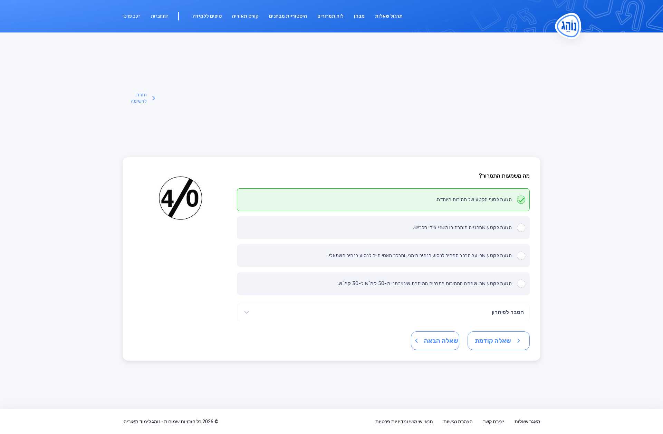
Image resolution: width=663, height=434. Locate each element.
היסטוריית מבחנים (288, 16)
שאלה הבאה (441, 341)
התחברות (160, 16)
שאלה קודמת (493, 341)
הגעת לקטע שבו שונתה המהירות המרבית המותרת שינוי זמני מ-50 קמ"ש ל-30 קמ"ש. (425, 283)
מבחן (359, 16)
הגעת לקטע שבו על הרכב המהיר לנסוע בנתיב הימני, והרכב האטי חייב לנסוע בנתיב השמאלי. (420, 255)
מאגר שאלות (527, 421)
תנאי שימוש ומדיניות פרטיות (404, 421)
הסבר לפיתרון (508, 312)
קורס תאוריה (245, 16)
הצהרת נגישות (458, 421)
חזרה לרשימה (139, 98)
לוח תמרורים (330, 16)
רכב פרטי (132, 16)
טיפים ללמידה (207, 16)
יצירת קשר (493, 421)
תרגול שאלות (389, 16)
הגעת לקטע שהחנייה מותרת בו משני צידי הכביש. (462, 227)
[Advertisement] (349, 98)
